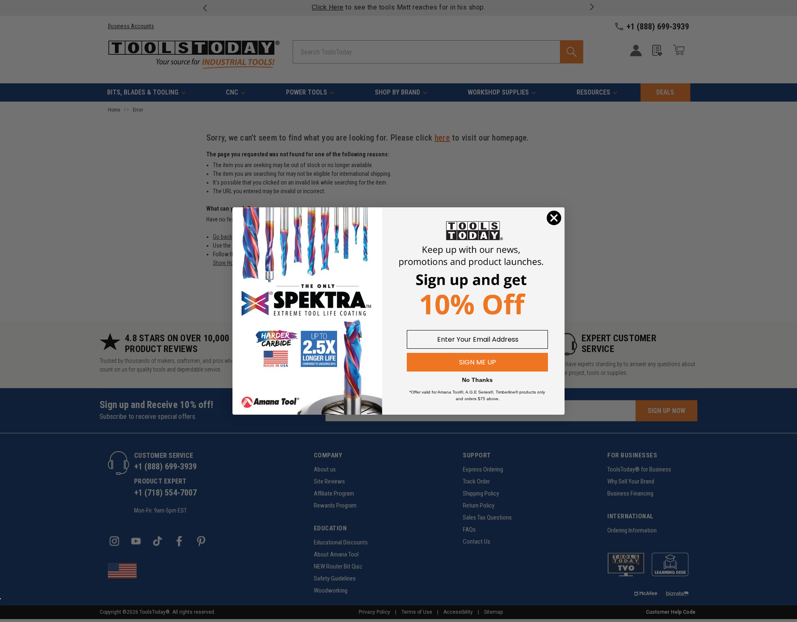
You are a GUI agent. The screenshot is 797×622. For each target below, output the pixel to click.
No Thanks (477, 380)
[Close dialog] (554, 218)
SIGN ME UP (477, 362)
